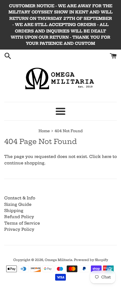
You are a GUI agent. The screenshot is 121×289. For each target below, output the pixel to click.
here (106, 156)
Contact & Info (19, 198)
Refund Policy (19, 216)
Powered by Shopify (91, 260)
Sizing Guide (18, 204)
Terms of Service (22, 223)
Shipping (13, 210)
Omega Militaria (58, 260)
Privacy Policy (19, 229)
